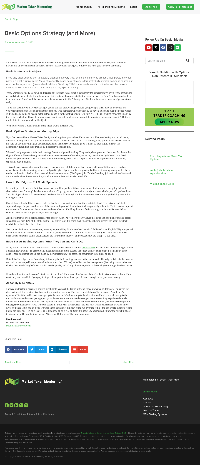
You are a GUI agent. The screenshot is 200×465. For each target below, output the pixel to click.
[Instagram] (170, 47)
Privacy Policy (34, 414)
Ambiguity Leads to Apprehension (161, 171)
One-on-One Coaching (155, 406)
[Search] (187, 60)
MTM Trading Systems (111, 7)
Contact (147, 402)
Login (133, 7)
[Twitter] (11, 405)
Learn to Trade (151, 410)
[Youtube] (148, 47)
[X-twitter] (155, 47)
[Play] (16, 405)
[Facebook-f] (7, 405)
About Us (148, 398)
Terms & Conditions (15, 414)
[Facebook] (163, 47)
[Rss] (21, 405)
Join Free (151, 7)
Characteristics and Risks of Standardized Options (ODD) (103, 433)
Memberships (84, 7)
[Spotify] (177, 47)
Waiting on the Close (162, 183)
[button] (16, 349)
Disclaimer (49, 414)
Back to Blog (11, 19)
